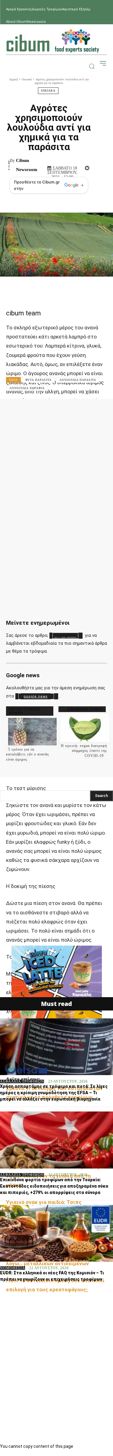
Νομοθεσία (12, 1268)
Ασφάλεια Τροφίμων (22, 1081)
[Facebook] (33, 412)
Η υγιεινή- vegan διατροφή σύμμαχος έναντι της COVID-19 (84, 751)
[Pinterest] (70, 412)
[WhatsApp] (88, 412)
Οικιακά (27, 79)
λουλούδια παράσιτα (77, 380)
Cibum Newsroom (26, 165)
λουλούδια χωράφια (27, 388)
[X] (51, 412)
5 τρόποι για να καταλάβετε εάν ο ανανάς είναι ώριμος (27, 754)
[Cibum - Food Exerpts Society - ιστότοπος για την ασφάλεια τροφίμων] (52, 41)
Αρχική (13, 79)
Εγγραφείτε (65, 636)
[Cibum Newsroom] (9, 165)
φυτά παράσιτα (38, 380)
